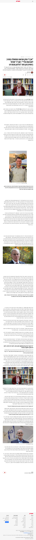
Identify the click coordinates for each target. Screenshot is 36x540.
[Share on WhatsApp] (25, 75)
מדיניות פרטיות (7, 519)
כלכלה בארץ (31, 519)
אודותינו (25, 526)
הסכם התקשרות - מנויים (6, 518)
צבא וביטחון (22, 56)
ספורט (32, 520)
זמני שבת (16, 524)
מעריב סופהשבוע (23, 521)
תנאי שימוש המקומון (6, 520)
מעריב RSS (24, 520)
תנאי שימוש (31, 538)
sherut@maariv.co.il (26, 532)
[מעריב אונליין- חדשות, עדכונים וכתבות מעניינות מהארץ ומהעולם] (18, 1)
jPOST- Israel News (15, 518)
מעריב (32, 56)
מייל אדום (24, 519)
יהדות (32, 525)
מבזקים (32, 518)
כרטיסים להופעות (31, 527)
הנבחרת (32, 524)
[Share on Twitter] (28, 75)
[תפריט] (34, 1)
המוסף (25, 522)
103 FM (17, 520)
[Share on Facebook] (30, 75)
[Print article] (23, 75)
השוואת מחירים (16, 525)
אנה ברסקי (28, 72)
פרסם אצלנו (24, 518)
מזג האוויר (32, 526)
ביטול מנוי (24, 527)
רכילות (32, 521)
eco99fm (16, 521)
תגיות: (32, 472)
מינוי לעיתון (24, 524)
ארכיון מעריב (24, 525)
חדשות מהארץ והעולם (28, 56)
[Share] (32, 75)
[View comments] (4, 75)
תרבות (32, 522)
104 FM (17, 522)
